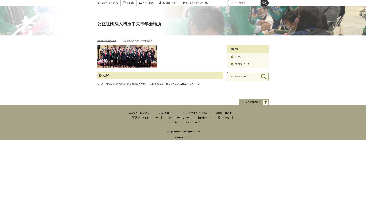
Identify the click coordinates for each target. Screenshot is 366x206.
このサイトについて (109, 3)
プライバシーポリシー (177, 117)
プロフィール (242, 64)
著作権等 (202, 117)
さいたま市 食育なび (106, 40)
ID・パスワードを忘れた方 (193, 112)
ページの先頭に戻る (250, 102)
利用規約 (136, 117)
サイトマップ (192, 122)
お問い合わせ (148, 3)
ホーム (239, 56)
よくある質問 (164, 112)
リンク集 (172, 122)
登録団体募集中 (224, 112)
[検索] (264, 3)
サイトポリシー (150, 117)
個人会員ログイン (169, 3)
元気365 (188, 137)
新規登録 (130, 3)
